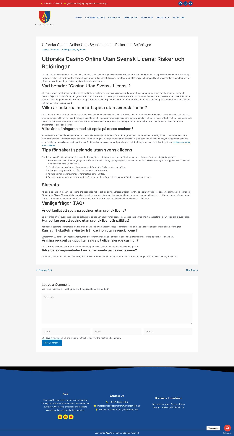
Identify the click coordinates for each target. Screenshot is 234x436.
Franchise (147, 17)
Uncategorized (68, 49)
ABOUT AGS (163, 17)
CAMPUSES (114, 17)
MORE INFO (179, 17)
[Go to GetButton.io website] (227, 433)
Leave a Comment (50, 49)
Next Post (192, 270)
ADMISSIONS (131, 17)
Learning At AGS (95, 17)
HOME (78, 17)
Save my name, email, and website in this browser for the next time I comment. (83, 338)
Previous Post (44, 270)
